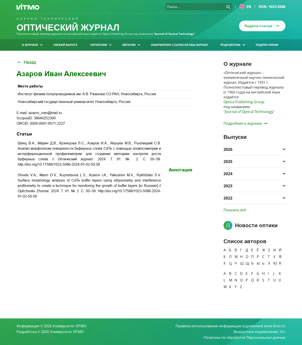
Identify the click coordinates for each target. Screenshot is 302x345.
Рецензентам (230, 45)
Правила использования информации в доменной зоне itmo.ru (230, 326)
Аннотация (180, 169)
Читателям (98, 45)
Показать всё (235, 210)
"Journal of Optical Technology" (249, 111)
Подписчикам (267, 45)
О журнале (30, 45)
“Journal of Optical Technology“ (174, 34)
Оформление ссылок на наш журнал (179, 45)
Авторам (129, 45)
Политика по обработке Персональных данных (244, 337)
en (248, 6)
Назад (30, 62)
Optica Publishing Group (244, 101)
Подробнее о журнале (243, 123)
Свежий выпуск (65, 45)
